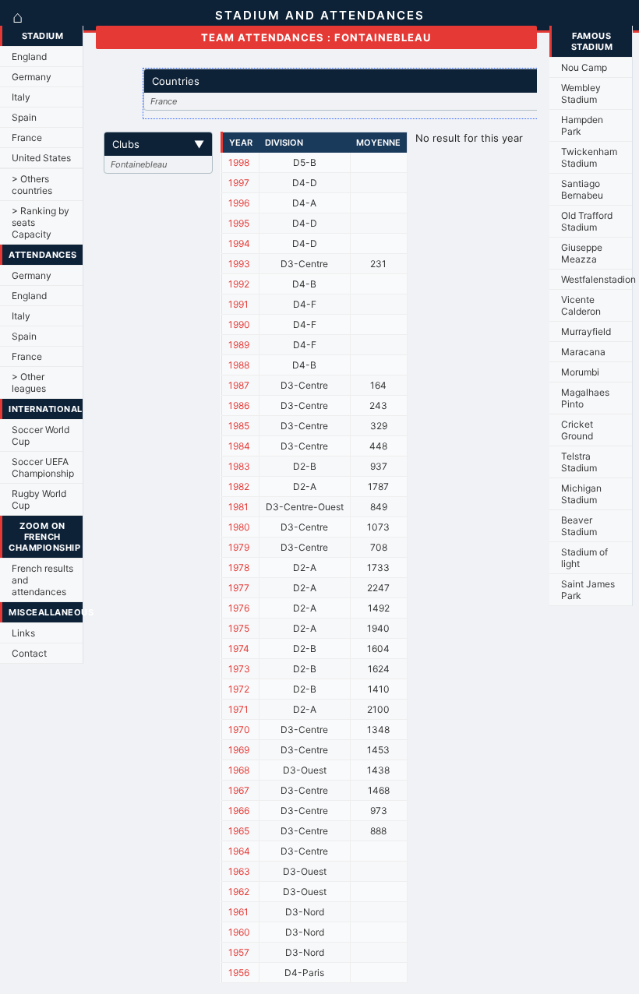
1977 (238, 588)
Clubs (158, 144)
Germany (31, 77)
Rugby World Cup (39, 499)
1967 (238, 790)
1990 (239, 324)
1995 (238, 223)
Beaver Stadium (579, 526)
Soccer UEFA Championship (43, 467)
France (27, 137)
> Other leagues (29, 382)
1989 (238, 345)
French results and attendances (42, 579)
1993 (239, 264)
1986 (238, 405)
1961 (238, 912)
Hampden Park (582, 125)
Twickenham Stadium (589, 157)
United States (41, 158)
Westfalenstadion (596, 279)
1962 (238, 891)
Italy (21, 97)
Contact (29, 653)
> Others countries (32, 184)
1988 (238, 365)
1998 (238, 162)
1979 (238, 547)
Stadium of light (584, 557)
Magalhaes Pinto (585, 398)
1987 (238, 385)
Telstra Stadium (579, 462)
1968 (238, 770)
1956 (238, 972)
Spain (24, 117)
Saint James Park (588, 589)
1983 (239, 466)
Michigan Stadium (581, 494)
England (29, 56)
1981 (238, 507)
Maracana (583, 352)
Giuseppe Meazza (581, 253)
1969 (238, 750)
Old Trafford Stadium (587, 221)
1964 (239, 851)
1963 (239, 871)
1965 (238, 831)
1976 (238, 608)
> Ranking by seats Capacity (40, 222)
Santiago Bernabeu (582, 189)
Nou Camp (584, 67)
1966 (238, 810)
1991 (238, 304)
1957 (238, 952)
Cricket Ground (577, 430)
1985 (238, 426)
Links (23, 633)
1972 (238, 689)
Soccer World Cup (40, 435)
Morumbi (580, 372)
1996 (238, 203)
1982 (238, 486)
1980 (239, 527)
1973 (239, 669)
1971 (238, 709)
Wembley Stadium (581, 93)
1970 (239, 729)
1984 (239, 446)
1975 (238, 628)
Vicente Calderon (581, 305)
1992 (238, 284)
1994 (239, 243)
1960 (239, 932)
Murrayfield (586, 331)
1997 (238, 183)
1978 (238, 567)
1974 (238, 648)
